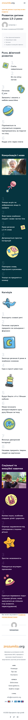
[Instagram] (17, 717)
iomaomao (12, 25)
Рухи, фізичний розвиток (13, 37)
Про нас (14, 672)
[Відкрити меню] (24, 2)
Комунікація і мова (11, 40)
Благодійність (14, 686)
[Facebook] (10, 717)
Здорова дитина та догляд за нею (13, 9)
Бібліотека (14, 682)
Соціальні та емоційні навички (14, 44)
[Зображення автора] (5, 25)
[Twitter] (14, 717)
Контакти (14, 675)
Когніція (8, 42)
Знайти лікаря (14, 689)
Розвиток (5, 12)
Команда (14, 668)
